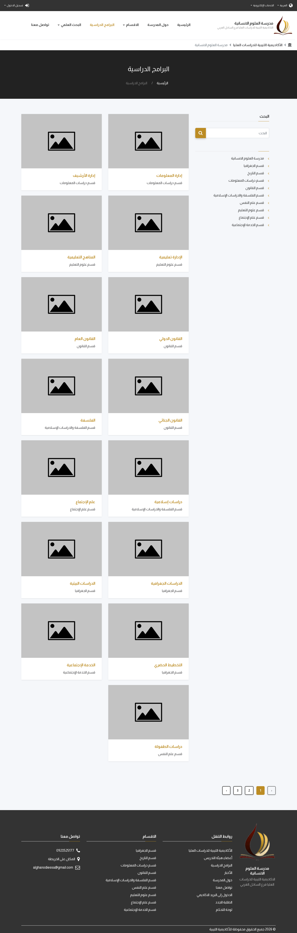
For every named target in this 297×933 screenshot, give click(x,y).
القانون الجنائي (170, 420)
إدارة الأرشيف (84, 175)
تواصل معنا (40, 25)
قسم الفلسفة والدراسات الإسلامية (239, 195)
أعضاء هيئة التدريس (218, 858)
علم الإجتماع (85, 502)
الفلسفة (87, 420)
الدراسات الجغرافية (166, 583)
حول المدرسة (158, 25)
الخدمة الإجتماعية (81, 665)
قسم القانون (254, 188)
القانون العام (85, 339)
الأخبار (228, 872)
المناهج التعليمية (81, 257)
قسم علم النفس (252, 202)
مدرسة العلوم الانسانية (247, 158)
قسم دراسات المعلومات (246, 180)
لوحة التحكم (224, 909)
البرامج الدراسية (102, 25)
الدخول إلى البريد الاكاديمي (214, 895)
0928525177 (65, 850)
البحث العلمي (71, 25)
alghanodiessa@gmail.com (53, 867)
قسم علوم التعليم (251, 210)
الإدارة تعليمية (170, 257)
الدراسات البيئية (82, 583)
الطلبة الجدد (223, 902)
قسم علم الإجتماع (251, 217)
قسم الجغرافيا (254, 166)
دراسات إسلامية (168, 502)
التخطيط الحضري (168, 665)
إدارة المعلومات (169, 175)
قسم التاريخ (255, 173)
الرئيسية (183, 25)
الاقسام (132, 25)
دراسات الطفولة (168, 746)
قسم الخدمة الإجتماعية (248, 225)
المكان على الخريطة (61, 859)
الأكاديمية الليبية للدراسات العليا (257, 45)
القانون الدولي (170, 339)
